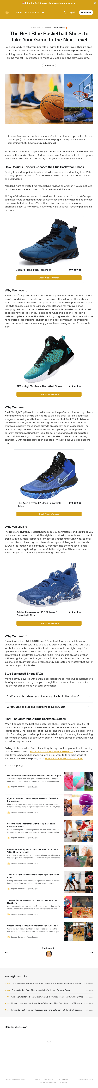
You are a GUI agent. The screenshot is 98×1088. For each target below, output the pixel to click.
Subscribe (86, 12)
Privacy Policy (62, 1079)
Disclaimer (49, 1079)
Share (48, 65)
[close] (95, 3)
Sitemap (63, 1082)
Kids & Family (32, 12)
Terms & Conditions (48, 1082)
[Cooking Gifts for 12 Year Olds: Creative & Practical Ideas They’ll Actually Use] (49, 997)
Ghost (91, 1079)
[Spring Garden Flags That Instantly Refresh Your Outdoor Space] (49, 990)
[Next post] (91, 952)
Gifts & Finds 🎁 (60, 28)
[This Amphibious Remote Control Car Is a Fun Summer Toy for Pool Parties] (49, 983)
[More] (43, 12)
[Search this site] (65, 12)
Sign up (38, 1079)
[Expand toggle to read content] (89, 696)
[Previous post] (6, 952)
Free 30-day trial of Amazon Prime (64, 758)
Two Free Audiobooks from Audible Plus (51, 751)
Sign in (72, 12)
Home (19, 12)
